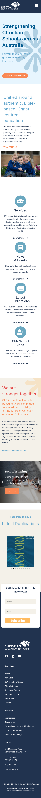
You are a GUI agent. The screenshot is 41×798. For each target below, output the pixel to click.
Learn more (12, 491)
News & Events (20, 258)
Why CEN (9, 678)
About (7, 673)
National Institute (12, 694)
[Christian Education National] (11, 6)
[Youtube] (19, 656)
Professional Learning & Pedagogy (19, 726)
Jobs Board (9, 698)
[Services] (20, 201)
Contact (8, 702)
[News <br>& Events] (20, 247)
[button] (2, 481)
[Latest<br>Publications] (20, 288)
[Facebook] (7, 656)
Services (20, 210)
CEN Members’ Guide (14, 682)
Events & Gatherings (13, 734)
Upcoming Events (12, 690)
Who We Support (12, 686)
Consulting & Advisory (14, 730)
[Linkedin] (13, 656)
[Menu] (36, 5)
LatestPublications (21, 299)
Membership (10, 718)
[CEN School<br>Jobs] (20, 332)
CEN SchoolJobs (20, 343)
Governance (10, 722)
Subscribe (17, 621)
